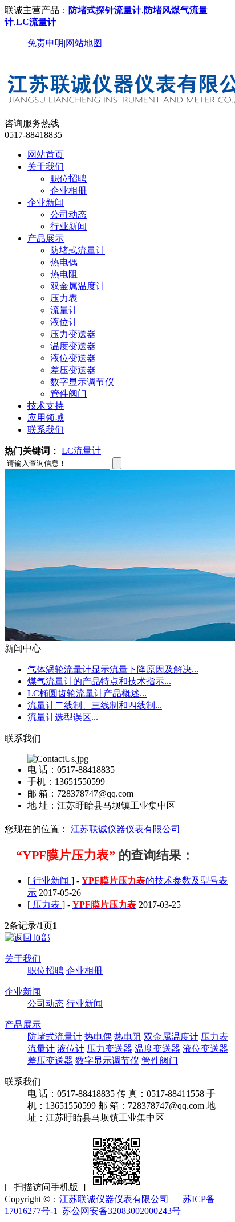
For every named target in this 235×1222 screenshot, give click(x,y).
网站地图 (84, 43)
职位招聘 (68, 178)
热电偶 (64, 262)
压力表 (64, 298)
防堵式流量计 (77, 250)
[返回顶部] (27, 937)
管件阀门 (68, 394)
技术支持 (45, 406)
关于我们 (45, 166)
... (112, 669)
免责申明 (45, 43)
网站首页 (45, 154)
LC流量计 (81, 451)
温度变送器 (73, 346)
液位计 (64, 322)
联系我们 (45, 429)
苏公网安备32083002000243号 (121, 1211)
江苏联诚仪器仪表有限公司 (125, 829)
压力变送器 (73, 334)
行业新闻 (68, 226)
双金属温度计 (77, 286)
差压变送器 (73, 370)
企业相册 (68, 190)
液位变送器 (73, 358)
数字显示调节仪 (82, 382)
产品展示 (45, 238)
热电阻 (64, 274)
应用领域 (45, 418)
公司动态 (68, 214)
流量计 (64, 310)
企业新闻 (45, 202)
